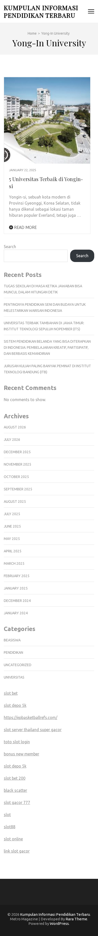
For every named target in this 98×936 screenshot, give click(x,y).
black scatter (15, 790)
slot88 (9, 826)
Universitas (14, 677)
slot (7, 814)
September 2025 (18, 489)
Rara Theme (76, 919)
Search (10, 246)
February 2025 (16, 576)
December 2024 (17, 601)
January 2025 (16, 588)
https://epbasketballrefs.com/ (30, 717)
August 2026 (15, 427)
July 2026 (12, 440)
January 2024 (16, 613)
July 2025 (12, 514)
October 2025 (16, 477)
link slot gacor (17, 851)
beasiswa (12, 640)
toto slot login (17, 741)
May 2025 (12, 539)
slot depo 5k (15, 705)
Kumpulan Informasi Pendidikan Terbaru (41, 11)
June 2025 (12, 526)
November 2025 (17, 464)
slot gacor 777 (17, 802)
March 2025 (14, 563)
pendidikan (13, 652)
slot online (13, 839)
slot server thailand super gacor (33, 729)
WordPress (59, 923)
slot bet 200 (14, 778)
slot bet (11, 693)
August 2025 (15, 501)
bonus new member (21, 754)
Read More (25, 227)
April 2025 (12, 551)
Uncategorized (17, 665)
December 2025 (17, 452)
